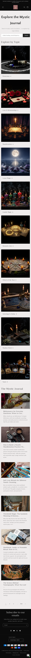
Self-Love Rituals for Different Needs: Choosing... (14, 481)
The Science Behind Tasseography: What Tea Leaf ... (14, 585)
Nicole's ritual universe (9, 650)
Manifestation (7, 144)
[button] (2, 7)
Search (26, 35)
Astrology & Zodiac (9, 314)
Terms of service (23, 652)
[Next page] (25, 603)
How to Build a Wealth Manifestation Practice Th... (14, 446)
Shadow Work (7, 348)
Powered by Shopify (18, 650)
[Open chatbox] (28, 655)
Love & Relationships (10, 110)
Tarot (4, 382)
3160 (21, 603)
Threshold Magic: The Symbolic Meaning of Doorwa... (15, 515)
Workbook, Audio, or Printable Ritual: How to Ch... (15, 548)
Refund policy (8, 652)
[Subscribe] (26, 625)
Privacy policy (26, 650)
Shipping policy (16, 652)
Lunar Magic (7, 178)
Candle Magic (7, 212)
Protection (6, 76)
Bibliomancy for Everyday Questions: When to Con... (13, 412)
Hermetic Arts (7, 246)
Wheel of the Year (9, 280)
